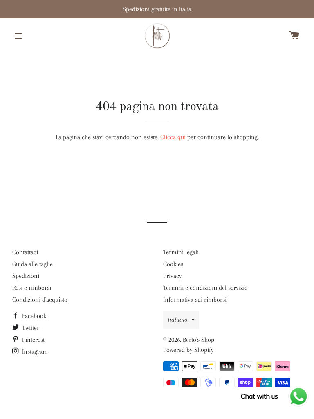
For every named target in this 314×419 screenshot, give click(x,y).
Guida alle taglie (32, 264)
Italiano (177, 319)
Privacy (172, 275)
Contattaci (25, 252)
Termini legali (181, 252)
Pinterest (32, 339)
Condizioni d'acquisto (39, 299)
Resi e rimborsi (31, 287)
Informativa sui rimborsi (195, 299)
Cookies (173, 264)
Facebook (33, 316)
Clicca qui (173, 137)
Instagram (34, 351)
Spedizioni (25, 275)
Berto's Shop (198, 339)
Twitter (29, 327)
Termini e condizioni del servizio (205, 287)
